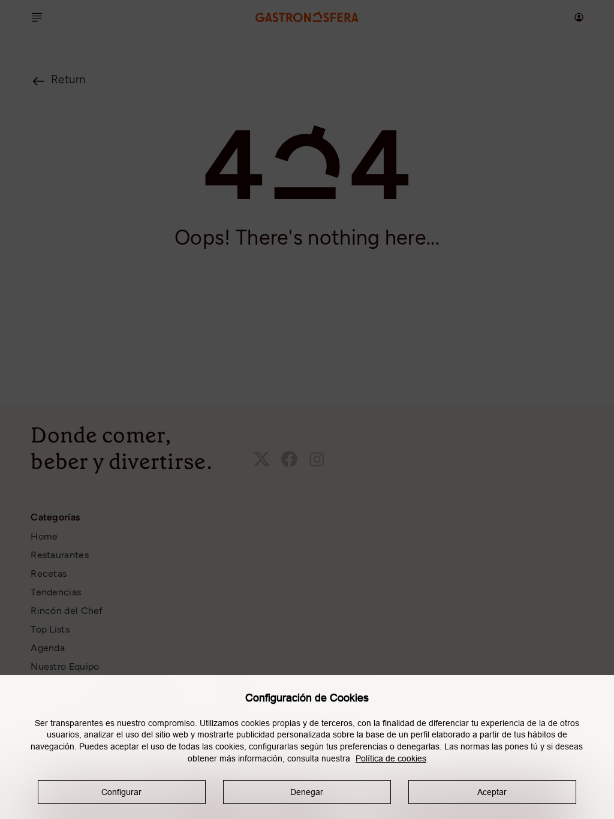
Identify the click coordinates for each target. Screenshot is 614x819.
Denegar (306, 792)
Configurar (121, 792)
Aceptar (492, 792)
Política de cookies (391, 758)
